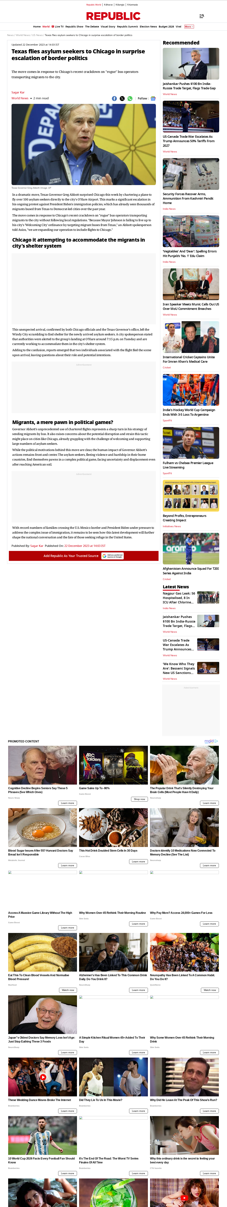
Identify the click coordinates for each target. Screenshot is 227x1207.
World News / (23, 35)
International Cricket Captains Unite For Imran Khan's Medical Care (189, 359)
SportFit (167, 420)
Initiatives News (172, 526)
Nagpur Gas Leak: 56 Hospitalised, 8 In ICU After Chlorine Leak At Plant (179, 600)
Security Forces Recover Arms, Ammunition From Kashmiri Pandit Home (188, 198)
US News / (38, 35)
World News (20, 98)
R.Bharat (108, 4)
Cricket (167, 367)
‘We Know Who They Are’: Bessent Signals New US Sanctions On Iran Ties (179, 671)
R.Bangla (120, 4)
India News (169, 209)
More (188, 26)
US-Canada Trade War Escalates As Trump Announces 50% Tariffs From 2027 (188, 141)
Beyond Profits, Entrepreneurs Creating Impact (184, 518)
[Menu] (200, 16)
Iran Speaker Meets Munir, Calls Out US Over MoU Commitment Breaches (191, 306)
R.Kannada (132, 4)
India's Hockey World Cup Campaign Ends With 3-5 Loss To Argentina (189, 412)
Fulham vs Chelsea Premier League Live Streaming (188, 465)
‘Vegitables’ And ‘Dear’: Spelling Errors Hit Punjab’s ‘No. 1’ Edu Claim (190, 253)
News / (11, 35)
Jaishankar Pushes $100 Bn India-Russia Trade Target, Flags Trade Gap (189, 86)
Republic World (93, 4)
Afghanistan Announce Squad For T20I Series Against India (191, 570)
